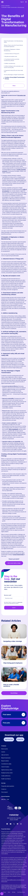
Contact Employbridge (18, 554)
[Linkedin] (7, 824)
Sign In (22, 1)
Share (14, 85)
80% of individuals (13, 429)
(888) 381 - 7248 (5, 799)
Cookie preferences (5, 775)
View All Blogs (14, 693)
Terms (9, 892)
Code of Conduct (5, 766)
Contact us (3, 789)
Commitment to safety (6, 763)
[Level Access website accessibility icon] (18, 808)
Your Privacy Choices (21, 892)
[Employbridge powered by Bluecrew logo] (14, 815)
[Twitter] (14, 824)
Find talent (7, 714)
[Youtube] (10, 824)
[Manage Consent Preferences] (2, 893)
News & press (4, 748)
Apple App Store (9, 739)
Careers (3, 751)
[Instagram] (21, 824)
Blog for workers (5, 760)
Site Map (13, 892)
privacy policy (20, 602)
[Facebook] (17, 824)
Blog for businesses (5, 757)
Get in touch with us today (14, 563)
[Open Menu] (26, 2)
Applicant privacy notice (6, 769)
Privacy (4, 892)
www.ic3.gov (4, 878)
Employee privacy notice (7, 772)
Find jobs (6, 723)
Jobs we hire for (5, 754)
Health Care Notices (6, 778)
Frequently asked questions (7, 786)
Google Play (20, 739)
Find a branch (4, 792)
